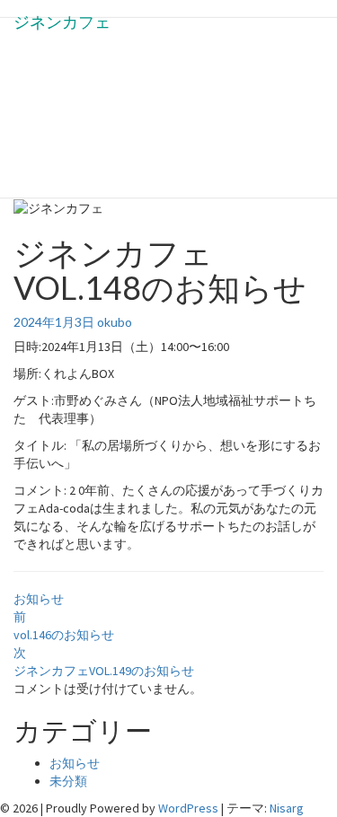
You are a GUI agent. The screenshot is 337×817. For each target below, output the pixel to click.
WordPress (188, 808)
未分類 (68, 781)
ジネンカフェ (62, 22)
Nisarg (287, 808)
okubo (114, 321)
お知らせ (38, 599)
